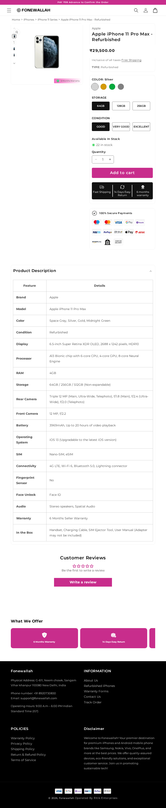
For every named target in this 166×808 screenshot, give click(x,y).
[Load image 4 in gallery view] (14, 55)
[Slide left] (14, 28)
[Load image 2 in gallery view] (14, 42)
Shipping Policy (23, 749)
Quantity (99, 152)
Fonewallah (66, 798)
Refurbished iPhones (99, 686)
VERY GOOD (121, 126)
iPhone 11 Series (47, 19)
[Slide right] (14, 63)
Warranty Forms (96, 691)
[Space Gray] (121, 87)
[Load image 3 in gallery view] (14, 49)
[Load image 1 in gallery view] (14, 36)
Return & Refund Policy (28, 755)
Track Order (93, 702)
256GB (141, 105)
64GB (100, 105)
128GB (121, 105)
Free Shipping (131, 60)
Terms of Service (23, 760)
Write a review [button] (83, 582)
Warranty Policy (23, 738)
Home (16, 19)
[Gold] (104, 87)
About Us (91, 680)
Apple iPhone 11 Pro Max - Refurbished (85, 19)
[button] (9, 10)
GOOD (101, 126)
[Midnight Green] (112, 87)
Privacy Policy (21, 744)
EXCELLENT (141, 126)
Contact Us (92, 697)
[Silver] (95, 87)
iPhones (29, 19)
